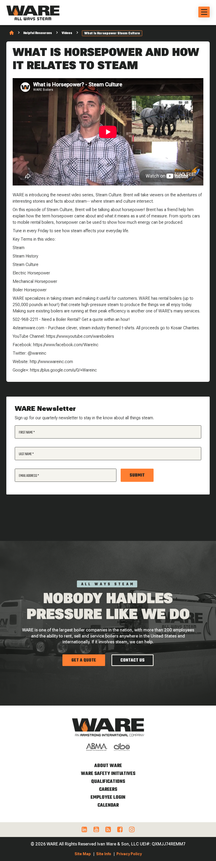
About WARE (108, 766)
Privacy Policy (129, 854)
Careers (108, 789)
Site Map (83, 854)
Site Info (103, 854)
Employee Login (108, 797)
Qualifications (108, 782)
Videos (67, 33)
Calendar (108, 805)
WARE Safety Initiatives (108, 774)
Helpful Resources (37, 33)
